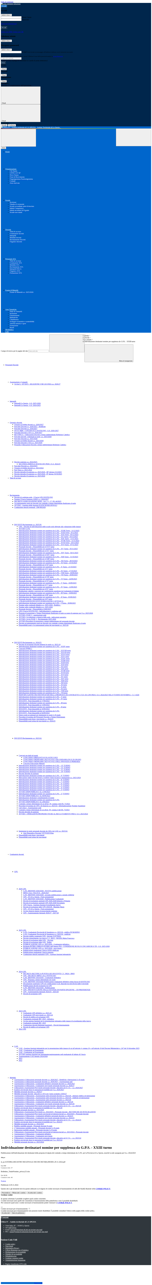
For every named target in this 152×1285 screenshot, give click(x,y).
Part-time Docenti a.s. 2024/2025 (25, 466)
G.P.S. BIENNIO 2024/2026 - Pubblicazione (39, 988)
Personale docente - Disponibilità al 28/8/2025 (35, 609)
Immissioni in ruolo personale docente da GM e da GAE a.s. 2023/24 (43, 831)
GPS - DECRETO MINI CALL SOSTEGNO (39, 976)
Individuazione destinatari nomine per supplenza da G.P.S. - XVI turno (43, 675)
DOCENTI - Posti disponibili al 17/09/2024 (34, 701)
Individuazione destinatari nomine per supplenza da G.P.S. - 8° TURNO (44, 780)
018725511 (12, 1228)
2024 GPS (22, 972)
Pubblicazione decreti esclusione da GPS (37, 986)
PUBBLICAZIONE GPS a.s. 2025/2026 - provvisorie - (43, 948)
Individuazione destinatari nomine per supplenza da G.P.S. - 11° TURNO (44, 770)
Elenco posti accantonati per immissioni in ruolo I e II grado (40, 715)
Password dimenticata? (9, 24)
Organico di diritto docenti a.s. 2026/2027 (29, 425)
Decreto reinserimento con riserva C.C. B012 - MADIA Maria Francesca (48, 938)
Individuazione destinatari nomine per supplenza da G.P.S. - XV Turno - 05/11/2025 (48, 549)
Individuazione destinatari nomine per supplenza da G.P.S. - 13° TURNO (44, 766)
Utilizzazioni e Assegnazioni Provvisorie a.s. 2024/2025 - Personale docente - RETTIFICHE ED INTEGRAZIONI (55, 1112)
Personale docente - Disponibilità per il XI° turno (36, 565)
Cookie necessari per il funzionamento (14, 1209)
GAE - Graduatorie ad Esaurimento (31, 1050)
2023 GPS (22, 1011)
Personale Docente (11, 365)
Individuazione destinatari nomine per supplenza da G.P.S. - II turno (42, 707)
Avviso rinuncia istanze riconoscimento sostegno (40, 911)
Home (86, 335)
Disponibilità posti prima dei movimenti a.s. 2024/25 (37, 721)
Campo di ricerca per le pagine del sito (14, 351)
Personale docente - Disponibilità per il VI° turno (36, 581)
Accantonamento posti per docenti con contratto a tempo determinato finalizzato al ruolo (45, 503)
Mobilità (13, 1078)
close (3, 148)
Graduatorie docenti (17, 854)
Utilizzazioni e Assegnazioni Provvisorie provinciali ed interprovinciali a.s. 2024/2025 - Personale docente (51, 1114)
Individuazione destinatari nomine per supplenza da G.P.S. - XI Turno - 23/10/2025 (48, 563)
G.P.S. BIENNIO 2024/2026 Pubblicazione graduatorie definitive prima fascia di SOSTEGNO (56, 982)
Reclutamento (15, 495)
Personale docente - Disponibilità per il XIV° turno (36, 555)
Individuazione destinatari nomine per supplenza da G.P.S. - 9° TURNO (44, 776)
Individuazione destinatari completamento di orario (36, 798)
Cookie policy (10, 1244)
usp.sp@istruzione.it (26, 1230)
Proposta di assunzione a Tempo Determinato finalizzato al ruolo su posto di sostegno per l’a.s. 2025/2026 (56, 613)
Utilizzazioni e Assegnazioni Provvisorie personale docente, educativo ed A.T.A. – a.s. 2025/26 (47, 1106)
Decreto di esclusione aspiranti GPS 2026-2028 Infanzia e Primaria (46, 901)
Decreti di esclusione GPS (32, 994)
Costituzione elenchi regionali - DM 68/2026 (30, 507)
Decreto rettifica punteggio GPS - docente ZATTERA (42, 936)
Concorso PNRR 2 (25, 648)
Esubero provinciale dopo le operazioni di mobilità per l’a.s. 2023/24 (38, 1140)
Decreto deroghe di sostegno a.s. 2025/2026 (29, 476)
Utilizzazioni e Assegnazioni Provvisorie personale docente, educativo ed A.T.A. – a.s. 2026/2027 (48, 1088)
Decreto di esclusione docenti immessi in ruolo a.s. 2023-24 (39, 644)
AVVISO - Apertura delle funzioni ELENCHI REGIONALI (35, 505)
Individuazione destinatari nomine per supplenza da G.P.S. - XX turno (43, 667)
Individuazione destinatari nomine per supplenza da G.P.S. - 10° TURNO (44, 772)
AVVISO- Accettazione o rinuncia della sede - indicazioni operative (42, 617)
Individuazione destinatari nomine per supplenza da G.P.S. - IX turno (43, 689)
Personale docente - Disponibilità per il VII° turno (36, 577)
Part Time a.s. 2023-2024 (23, 470)
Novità (86, 337)
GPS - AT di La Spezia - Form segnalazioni (38, 897)
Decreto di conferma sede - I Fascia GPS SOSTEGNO (33, 497)
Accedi (4, 6)
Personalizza (6, 1193)
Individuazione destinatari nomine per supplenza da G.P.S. (39, 711)
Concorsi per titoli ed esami (28, 755)
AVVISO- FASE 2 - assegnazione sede (32, 615)
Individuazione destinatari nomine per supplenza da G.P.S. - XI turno (43, 685)
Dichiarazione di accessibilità (15, 1252)
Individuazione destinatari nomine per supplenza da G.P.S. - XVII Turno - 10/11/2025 (49, 543)
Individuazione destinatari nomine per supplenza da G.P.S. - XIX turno (43, 669)
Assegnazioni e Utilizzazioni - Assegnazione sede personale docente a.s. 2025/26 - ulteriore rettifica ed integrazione (54, 1096)
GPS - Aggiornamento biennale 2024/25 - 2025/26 (41, 992)
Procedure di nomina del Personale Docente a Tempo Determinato (42, 717)
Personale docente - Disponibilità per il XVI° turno (36, 547)
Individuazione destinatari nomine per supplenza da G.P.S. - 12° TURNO (44, 768)
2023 (20, 1058)
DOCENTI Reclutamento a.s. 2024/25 (28, 642)
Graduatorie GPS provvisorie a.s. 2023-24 (38, 1015)
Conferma (12, 125)
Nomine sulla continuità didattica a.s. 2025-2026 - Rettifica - (40, 605)
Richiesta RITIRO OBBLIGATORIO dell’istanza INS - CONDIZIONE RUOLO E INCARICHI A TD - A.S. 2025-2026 (66, 946)
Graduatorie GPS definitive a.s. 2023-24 (37, 1013)
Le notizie (87, 339)
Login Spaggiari (58, 56)
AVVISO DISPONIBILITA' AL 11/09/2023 (34, 792)
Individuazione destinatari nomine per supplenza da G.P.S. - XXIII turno (44, 661)
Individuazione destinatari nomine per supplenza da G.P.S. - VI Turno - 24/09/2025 (48, 579)
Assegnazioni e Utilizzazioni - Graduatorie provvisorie (33, 1136)
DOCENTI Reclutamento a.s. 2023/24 (28, 738)
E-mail (24, 52)
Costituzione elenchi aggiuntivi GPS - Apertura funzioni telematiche (47, 954)
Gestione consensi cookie (14, 1258)
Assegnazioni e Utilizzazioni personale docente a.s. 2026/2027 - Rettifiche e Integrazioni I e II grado (49, 1080)
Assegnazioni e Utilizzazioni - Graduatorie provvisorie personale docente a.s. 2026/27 (44, 1086)
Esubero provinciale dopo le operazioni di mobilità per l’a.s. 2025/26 (38, 1108)
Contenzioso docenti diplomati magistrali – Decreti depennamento (46, 1025)
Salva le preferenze (18, 1213)
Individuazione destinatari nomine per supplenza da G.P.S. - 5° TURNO (44, 786)
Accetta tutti (35, 1193)
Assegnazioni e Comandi (19, 382)
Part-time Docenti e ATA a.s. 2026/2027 (28, 433)
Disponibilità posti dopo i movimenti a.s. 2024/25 (36, 719)
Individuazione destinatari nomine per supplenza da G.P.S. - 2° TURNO (44, 794)
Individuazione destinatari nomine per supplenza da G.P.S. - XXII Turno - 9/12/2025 (48, 533)
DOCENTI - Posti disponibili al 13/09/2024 (34, 705)
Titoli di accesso (15, 478)
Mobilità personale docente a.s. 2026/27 (28, 1092)
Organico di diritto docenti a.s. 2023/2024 (29, 468)
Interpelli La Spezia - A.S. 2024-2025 (27, 405)
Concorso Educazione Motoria (34, 763)
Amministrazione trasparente (15, 1260)
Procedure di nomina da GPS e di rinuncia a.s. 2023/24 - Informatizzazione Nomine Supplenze (52, 806)
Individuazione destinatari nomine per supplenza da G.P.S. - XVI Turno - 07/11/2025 (48, 545)
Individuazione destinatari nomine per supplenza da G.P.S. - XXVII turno (44, 653)
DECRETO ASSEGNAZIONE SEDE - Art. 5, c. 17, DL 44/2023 (37, 501)
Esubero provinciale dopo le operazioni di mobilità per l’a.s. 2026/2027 (39, 1090)
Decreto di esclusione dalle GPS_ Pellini (37, 942)
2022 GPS (22, 1029)
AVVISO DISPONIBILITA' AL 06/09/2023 (34, 796)
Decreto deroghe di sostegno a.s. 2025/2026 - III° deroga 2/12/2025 (38, 472)
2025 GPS (22, 930)
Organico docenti (16, 423)
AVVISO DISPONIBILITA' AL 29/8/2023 (34, 802)
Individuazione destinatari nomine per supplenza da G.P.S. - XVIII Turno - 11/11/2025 (49, 541)
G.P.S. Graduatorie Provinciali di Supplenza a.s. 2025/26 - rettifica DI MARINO (51, 932)
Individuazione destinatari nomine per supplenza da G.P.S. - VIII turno (43, 691)
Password (25, 20)
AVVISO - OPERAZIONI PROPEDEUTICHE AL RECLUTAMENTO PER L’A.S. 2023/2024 (53, 814)
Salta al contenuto (7, 2)
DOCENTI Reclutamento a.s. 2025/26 (28, 525)
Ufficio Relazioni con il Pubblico (16, 1250)
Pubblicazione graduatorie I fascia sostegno (38, 952)
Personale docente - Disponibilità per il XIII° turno (36, 559)
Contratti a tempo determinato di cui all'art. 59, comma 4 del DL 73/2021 (44, 810)
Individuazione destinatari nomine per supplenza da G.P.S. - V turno (42, 697)
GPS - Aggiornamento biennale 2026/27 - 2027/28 (41, 913)
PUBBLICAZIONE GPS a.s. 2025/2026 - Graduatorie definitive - (46, 944)
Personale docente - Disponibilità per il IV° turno (36, 589)
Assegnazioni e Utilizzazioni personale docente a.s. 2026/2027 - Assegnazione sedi (43, 1082)
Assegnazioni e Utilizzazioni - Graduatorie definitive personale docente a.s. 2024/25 (43, 1116)
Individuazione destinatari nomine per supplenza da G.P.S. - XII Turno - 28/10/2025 (48, 561)
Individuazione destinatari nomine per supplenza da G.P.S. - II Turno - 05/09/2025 (47, 597)
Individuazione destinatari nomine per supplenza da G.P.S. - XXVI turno (44, 655)
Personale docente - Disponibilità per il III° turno (36, 595)
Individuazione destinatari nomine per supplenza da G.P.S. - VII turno (43, 693)
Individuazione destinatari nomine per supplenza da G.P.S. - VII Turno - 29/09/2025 (48, 575)
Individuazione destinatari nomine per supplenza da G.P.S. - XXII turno (44, 663)
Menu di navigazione (125, 361)
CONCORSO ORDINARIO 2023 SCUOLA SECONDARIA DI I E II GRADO (52, 759)
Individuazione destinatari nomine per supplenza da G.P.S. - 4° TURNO (44, 788)
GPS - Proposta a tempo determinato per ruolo (39, 980)
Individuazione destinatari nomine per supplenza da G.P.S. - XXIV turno (44, 646)
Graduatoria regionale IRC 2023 (34, 1023)
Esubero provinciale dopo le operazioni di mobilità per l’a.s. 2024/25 (38, 1122)
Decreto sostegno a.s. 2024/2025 (26, 462)
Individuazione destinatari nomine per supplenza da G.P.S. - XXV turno (44, 657)
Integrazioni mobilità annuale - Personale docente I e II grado (35, 1130)
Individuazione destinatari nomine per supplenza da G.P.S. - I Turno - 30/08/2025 (47, 603)
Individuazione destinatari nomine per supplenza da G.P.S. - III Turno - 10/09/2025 (48, 593)
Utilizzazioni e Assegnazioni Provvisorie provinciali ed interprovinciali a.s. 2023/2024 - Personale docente (51, 1132)
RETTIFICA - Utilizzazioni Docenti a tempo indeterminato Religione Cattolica (42, 435)
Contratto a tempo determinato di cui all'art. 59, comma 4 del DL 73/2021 (44, 804)
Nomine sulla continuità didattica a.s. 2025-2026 (36, 607)
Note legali (9, 1246)
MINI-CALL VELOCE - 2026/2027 (36, 893)
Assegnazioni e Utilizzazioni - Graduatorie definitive (32, 1134)
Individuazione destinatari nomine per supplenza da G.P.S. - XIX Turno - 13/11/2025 (48, 539)
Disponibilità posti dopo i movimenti (31, 835)
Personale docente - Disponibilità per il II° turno (35, 599)
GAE (16, 1046)
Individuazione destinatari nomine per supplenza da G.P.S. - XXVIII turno (45, 651)
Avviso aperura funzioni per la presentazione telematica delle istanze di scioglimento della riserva (57, 1021)
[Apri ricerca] (133, 137)
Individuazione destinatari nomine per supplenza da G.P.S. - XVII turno (44, 673)
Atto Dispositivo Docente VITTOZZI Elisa (38, 833)
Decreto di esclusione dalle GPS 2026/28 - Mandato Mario (43, 907)
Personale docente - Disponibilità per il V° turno (35, 585)
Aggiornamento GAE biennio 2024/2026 (33, 1056)
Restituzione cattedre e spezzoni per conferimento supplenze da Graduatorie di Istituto (49, 591)
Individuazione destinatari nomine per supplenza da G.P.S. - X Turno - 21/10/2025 (47, 567)
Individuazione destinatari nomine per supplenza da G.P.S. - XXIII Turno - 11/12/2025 (49, 531)
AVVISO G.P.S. (24, 529)
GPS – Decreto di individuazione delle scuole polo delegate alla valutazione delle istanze (50, 527)
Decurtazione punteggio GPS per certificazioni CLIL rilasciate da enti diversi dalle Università (55, 984)
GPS (16, 872)
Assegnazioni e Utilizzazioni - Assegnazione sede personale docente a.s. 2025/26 (42, 1100)
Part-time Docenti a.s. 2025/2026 (25, 439)
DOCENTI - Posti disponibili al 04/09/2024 (34, 713)
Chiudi (4, 69)
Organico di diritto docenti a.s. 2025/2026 (29, 441)
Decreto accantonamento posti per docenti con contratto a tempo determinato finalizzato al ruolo (52, 623)
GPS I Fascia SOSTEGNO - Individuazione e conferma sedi (40, 611)
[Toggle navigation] (18, 138)
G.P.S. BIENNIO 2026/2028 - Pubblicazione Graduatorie (43, 899)
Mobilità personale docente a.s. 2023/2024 (29, 1142)
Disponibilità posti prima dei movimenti (32, 837)
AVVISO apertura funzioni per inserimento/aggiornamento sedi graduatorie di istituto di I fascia (52, 1054)
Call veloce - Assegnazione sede (30, 808)
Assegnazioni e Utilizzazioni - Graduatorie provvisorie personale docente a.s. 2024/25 (44, 1118)
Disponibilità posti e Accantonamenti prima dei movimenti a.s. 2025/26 (43, 625)
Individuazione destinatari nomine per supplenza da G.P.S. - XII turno (43, 683)
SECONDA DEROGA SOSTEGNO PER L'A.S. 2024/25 (39, 464)
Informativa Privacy (12, 1248)
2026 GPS (22, 889)
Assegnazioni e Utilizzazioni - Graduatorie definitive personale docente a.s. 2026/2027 (44, 1084)
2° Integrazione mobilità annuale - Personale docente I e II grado (36, 1128)
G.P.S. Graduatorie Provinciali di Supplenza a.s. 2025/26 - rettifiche (47, 934)
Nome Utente (26, 17)
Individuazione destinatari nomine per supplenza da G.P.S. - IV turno (43, 699)
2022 (20, 1060)
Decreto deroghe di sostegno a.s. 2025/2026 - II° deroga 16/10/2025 (38, 474)
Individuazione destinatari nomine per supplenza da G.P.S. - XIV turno (43, 679)
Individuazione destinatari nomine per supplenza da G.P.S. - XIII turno (43, 681)
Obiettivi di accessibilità (13, 1254)
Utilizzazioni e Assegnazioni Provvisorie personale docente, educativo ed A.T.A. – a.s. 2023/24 (47, 1138)
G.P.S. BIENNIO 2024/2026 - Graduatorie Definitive (42, 978)
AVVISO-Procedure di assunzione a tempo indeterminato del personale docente (47, 621)
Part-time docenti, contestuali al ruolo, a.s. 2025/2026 (33, 437)
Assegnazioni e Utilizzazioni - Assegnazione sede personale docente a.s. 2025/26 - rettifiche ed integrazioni (51, 1098)
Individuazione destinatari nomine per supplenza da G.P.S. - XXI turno (43, 665)
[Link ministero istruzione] (11, 4)
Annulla (4, 125)
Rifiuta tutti (19, 1193)
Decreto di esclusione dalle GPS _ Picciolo (38, 940)
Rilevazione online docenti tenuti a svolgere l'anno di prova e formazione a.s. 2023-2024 (50, 778)
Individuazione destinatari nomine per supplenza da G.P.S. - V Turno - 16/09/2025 (47, 583)
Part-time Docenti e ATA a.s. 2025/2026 (28, 443)
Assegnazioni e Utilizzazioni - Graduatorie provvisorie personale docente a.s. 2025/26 (44, 1104)
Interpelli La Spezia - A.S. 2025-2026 (27, 403)
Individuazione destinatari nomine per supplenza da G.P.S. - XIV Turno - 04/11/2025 (48, 553)
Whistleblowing (10, 1256)
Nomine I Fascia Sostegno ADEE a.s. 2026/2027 (31, 499)
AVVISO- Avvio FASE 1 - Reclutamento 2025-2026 (37, 619)
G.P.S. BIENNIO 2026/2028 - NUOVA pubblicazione (42, 891)
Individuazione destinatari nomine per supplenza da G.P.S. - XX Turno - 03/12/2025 (48, 537)
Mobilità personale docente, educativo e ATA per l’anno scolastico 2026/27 (40, 1094)
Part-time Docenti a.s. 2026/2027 (25, 429)
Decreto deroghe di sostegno (29, 774)
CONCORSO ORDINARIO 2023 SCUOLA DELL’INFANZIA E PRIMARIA (51, 761)
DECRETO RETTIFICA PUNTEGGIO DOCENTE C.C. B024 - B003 (49, 974)
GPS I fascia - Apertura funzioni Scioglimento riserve (42, 905)
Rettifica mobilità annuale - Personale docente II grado (33, 1126)
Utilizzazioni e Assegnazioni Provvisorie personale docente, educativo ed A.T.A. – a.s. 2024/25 (47, 1120)
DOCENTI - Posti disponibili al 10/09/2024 (34, 709)
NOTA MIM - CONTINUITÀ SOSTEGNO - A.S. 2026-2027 (36, 431)
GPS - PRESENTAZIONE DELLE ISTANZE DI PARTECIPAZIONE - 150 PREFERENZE (56, 990)
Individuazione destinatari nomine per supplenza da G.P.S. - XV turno (43, 677)
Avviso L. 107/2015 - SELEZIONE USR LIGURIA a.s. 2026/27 (37, 384)
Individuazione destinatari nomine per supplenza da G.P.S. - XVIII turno (44, 671)
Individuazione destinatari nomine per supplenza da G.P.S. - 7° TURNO (44, 782)
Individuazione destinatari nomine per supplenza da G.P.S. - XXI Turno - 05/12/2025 (48, 535)
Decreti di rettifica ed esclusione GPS (36, 1017)
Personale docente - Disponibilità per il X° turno (35, 569)
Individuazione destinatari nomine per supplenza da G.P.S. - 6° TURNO (44, 784)
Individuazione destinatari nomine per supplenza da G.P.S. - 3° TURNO (44, 790)
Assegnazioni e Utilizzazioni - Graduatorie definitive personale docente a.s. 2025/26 (43, 1102)
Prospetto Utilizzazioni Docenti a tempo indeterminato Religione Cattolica (40, 445)
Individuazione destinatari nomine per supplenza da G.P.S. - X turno (42, 687)
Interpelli (13, 401)
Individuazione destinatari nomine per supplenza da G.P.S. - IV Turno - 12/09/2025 (48, 587)
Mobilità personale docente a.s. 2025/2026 (29, 1110)
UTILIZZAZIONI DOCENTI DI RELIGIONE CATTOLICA (41, 601)
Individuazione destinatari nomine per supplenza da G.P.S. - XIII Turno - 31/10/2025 (48, 557)
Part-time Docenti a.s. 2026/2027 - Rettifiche (30, 427)
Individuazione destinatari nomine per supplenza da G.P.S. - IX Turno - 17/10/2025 (48, 571)
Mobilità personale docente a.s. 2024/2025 (29, 1124)
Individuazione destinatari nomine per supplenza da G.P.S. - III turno (43, 703)
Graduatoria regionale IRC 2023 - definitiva (38, 1019)
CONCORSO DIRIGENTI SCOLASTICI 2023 (40, 757)
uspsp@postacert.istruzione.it (29, 1232)
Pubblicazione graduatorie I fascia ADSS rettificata (41, 950)
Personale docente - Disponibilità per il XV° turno (36, 551)
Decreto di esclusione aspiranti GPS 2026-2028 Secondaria (44, 903)
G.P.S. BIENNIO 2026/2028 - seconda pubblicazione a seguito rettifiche (48, 895)
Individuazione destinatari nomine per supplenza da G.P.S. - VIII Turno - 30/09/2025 (48, 573)
